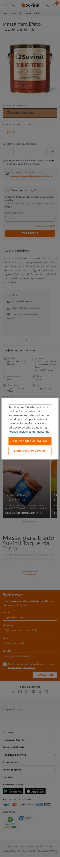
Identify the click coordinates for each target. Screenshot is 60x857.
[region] (30, 428)
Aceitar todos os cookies (30, 441)
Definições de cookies (30, 450)
